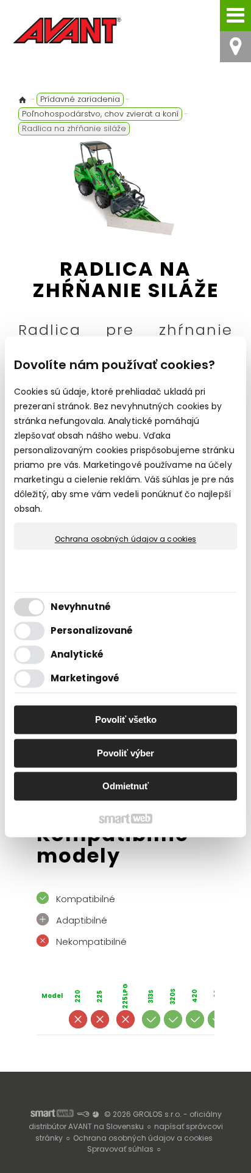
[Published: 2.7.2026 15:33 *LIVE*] (83, 1114)
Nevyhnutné (81, 606)
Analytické (77, 654)
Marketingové (85, 678)
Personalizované (92, 630)
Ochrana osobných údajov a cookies (125, 539)
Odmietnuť (125, 786)
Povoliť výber (125, 753)
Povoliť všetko (126, 720)
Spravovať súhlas (120, 1149)
